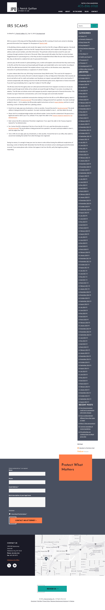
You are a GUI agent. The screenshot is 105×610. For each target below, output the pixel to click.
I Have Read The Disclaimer (19, 514)
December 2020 (84, 164)
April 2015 (83, 344)
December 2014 (84, 356)
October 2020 (84, 170)
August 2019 (83, 212)
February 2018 (84, 252)
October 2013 (84, 396)
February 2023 (84, 103)
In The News (77, 11)
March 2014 (83, 384)
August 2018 (83, 234)
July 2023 (82, 87)
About (67, 11)
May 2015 (83, 341)
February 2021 (84, 158)
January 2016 (84, 325)
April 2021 (83, 151)
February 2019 (84, 231)
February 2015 (84, 350)
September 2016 (84, 301)
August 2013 (83, 402)
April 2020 (83, 188)
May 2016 (83, 313)
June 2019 (83, 219)
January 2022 (84, 124)
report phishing (59, 102)
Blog (87, 11)
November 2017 (84, 261)
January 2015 (84, 353)
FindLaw (72, 601)
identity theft (43, 43)
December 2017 (84, 258)
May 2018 (83, 243)
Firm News (83, 54)
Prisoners (83, 63)
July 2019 (82, 216)
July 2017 (82, 271)
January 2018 (84, 255)
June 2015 (83, 338)
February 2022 (84, 121)
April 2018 (83, 246)
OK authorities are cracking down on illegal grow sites (87, 434)
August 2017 (83, 267)
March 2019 (83, 228)
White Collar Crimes (85, 69)
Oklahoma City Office (13, 560)
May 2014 (83, 377)
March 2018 (83, 249)
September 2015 (84, 335)
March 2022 (83, 118)
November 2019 (84, 203)
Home (60, 11)
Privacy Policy (46, 601)
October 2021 (84, 133)
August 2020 (83, 176)
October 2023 (84, 78)
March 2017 (83, 283)
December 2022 (84, 109)
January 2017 (84, 289)
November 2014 (84, 359)
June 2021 (83, 145)
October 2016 (84, 298)
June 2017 (83, 274)
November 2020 (84, 167)
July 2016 (82, 307)
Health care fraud (85, 57)
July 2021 (82, 142)
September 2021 (84, 136)
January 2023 (84, 106)
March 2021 (83, 154)
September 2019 (84, 209)
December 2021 (84, 127)
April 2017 (83, 280)
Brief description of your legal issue (20, 495)
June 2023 (83, 90)
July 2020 (82, 179)
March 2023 (83, 99)
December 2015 (84, 329)
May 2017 (83, 277)
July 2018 (82, 237)
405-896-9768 (88, 6)
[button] (103, 598)
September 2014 (84, 365)
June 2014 (83, 374)
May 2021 (83, 148)
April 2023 (83, 96)
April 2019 (83, 225)
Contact (94, 11)
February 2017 (84, 286)
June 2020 (83, 182)
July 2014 (82, 371)
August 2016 (83, 304)
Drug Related (84, 45)
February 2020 (84, 194)
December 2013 (84, 393)
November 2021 (84, 130)
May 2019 (83, 222)
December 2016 (84, 292)
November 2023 (84, 75)
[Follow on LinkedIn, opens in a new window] (15, 565)
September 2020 (84, 173)
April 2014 (83, 380)
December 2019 (84, 200)
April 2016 (83, 316)
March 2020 (83, 191)
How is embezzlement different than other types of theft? (87, 418)
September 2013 (84, 399)
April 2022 (83, 115)
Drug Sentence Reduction (87, 48)
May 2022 (83, 112)
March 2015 (83, 347)
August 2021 (83, 139)
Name (10, 470)
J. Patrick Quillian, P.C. (21, 33)
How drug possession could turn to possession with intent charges (87, 410)
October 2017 (84, 264)
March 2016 (83, 319)
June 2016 (83, 310)
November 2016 (84, 295)
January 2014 (84, 390)
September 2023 (84, 81)
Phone (11, 478)
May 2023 (83, 93)
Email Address (14, 487)
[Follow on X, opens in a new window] (9, 565)
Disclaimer (11, 510)
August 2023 (83, 84)
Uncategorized (40, 33)
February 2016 (84, 322)
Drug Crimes (83, 42)
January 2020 (84, 197)
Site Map (39, 601)
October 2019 (84, 206)
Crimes (82, 36)
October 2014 (84, 362)
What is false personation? (87, 423)
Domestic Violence (85, 39)
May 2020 (83, 185)
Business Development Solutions (59, 601)
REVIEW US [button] (51, 588)
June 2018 (83, 240)
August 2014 (83, 368)
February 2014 (84, 387)
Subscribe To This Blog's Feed (86, 448)
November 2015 (84, 332)
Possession (83, 60)
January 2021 (84, 161)
